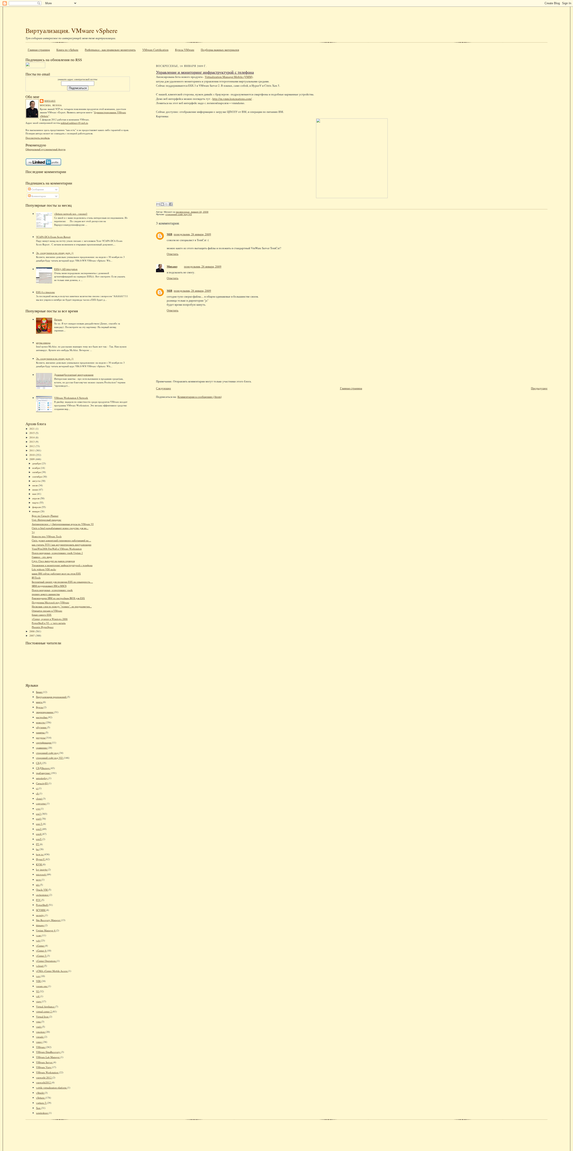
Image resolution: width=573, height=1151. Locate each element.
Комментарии (38, 196)
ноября (36, 467)
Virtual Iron (42, 1016)
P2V (38, 900)
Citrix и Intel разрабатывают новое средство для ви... (60, 528)
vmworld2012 (43, 1082)
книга (39, 702)
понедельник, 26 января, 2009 (192, 234)
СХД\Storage (43, 768)
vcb (38, 940)
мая (34, 493)
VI (37, 991)
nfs (38, 884)
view (39, 1001)
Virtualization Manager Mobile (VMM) (229, 77)
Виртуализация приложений (51, 697)
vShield (40, 1092)
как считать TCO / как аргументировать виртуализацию (61, 544)
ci (37, 788)
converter (41, 803)
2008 (32, 631)
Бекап (39, 692)
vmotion (40, 1031)
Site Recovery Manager (48, 920)
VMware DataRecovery (48, 1052)
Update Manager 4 (46, 930)
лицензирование (45, 712)
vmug (39, 1042)
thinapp (40, 925)
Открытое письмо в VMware (47, 610)
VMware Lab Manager (48, 1057)
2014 (32, 437)
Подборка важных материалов (220, 50)
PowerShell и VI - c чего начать (49, 623)
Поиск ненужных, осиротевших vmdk (52, 590)
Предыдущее (539, 388)
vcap (39, 935)
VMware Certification (155, 50)
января (36, 511)
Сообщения (37, 189)
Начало (58, 319)
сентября (37, 476)
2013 (32, 441)
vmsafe (40, 1036)
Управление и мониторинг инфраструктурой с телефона (62, 565)
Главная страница (39, 50)
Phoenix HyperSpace (42, 627)
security (40, 915)
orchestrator (42, 894)
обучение (41, 727)
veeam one (42, 986)
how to (40, 854)
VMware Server (44, 1062)
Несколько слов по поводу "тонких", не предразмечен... (62, 606)
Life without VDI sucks (44, 569)
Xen (38, 1108)
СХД (39, 763)
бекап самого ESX (41, 614)
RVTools (36, 577)
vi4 (38, 996)
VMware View (44, 1067)
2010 (32, 455)
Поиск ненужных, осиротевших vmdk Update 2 (57, 553)
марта (35, 502)
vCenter (40, 945)
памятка (40, 732)
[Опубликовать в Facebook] (171, 204)
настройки (42, 717)
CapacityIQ (42, 783)
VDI (38, 981)
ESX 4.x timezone (45, 292)
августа (36, 480)
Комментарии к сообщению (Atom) (199, 397)
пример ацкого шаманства (46, 594)
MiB (169, 234)
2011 (32, 450)
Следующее (163, 388)
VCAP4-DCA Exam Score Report (53, 236)
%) (33, 532)
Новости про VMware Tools (47, 536)
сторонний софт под (47, 752)
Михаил (50, 100)
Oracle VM (42, 889)
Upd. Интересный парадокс (46, 519)
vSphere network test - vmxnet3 (70, 213)
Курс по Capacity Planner (45, 515)
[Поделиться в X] (166, 204)
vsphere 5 (41, 1102)
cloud (39, 798)
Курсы (39, 707)
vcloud (40, 965)
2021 (32, 428)
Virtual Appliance (45, 1006)
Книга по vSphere (67, 50)
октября (36, 472)
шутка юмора (43, 342)
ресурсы (41, 737)
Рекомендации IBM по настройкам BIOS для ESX (58, 598)
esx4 (38, 818)
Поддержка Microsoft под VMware (50, 602)
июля (35, 485)
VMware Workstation (47, 1072)
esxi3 (39, 829)
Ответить (172, 254)
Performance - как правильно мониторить (110, 50)
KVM (39, 864)
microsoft (41, 874)
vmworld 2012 (44, 1077)
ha (37, 849)
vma (38, 1021)
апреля (36, 498)
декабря (36, 463)
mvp (38, 879)
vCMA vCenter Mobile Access (52, 971)
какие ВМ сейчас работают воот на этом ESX (56, 573)
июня (35, 489)
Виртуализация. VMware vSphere (72, 30)
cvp (38, 808)
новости (40, 722)
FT (38, 844)
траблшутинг (43, 773)
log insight (42, 869)
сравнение (42, 747)
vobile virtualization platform (51, 1087)
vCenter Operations (46, 960)
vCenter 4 (41, 950)
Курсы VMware (184, 50)
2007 (32, 635)
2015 (32, 433)
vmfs (39, 1026)
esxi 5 (39, 823)
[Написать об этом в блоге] (162, 204)
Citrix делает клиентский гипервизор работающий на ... (61, 540)
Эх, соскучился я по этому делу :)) (54, 253)
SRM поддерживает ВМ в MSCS (49, 585)
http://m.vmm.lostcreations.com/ (232, 99)
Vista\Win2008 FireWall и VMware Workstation (57, 548)
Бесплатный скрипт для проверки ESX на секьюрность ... (62, 581)
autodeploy (42, 778)
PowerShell (42, 905)
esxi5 (39, 839)
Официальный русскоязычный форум (45, 149)
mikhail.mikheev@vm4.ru (74, 122)
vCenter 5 (41, 955)
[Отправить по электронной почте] (158, 204)
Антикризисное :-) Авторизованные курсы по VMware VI (63, 524)
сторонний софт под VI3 (50, 757)
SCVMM (41, 910)
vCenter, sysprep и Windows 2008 (50, 619)
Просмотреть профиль (38, 137)
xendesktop (42, 1113)
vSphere (40, 1097)
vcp (38, 976)
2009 (32, 459)
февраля (36, 507)
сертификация (44, 742)
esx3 (38, 813)
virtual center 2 (44, 1011)
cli (37, 793)
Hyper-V (40, 859)
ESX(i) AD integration (65, 269)
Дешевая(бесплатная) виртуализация (73, 374)
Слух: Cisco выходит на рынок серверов (53, 561)
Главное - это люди (42, 557)
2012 (32, 446)
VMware (41, 1047)
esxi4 (39, 834)
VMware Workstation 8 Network (71, 397)
